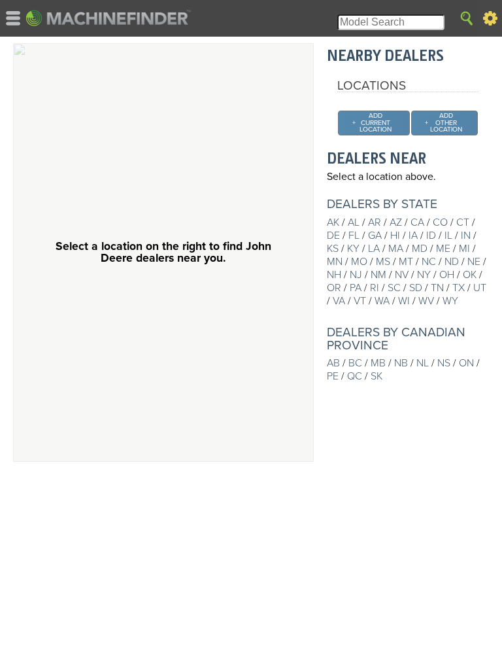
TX (458, 287)
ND (451, 261)
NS (443, 363)
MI (464, 248)
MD (419, 248)
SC (394, 287)
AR (374, 222)
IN (466, 235)
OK (470, 274)
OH (446, 274)
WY (450, 301)
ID (431, 235)
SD (415, 287)
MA (395, 248)
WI (404, 301)
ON (466, 363)
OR (334, 287)
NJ (356, 274)
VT (360, 301)
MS (383, 261)
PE (333, 376)
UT (479, 287)
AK (333, 222)
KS (333, 248)
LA (374, 248)
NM (378, 274)
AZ (396, 222)
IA (413, 235)
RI (374, 287)
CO (440, 222)
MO (359, 261)
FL (354, 235)
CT (462, 222)
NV (402, 274)
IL (448, 235)
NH (334, 274)
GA (375, 235)
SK (376, 376)
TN (437, 287)
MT (406, 261)
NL (422, 363)
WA (382, 301)
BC (355, 363)
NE (473, 261)
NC (429, 261)
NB (401, 363)
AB (333, 363)
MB (378, 363)
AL (354, 222)
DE (333, 235)
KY (353, 248)
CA (417, 222)
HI (395, 235)
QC (354, 376)
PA (355, 287)
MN (335, 261)
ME (443, 248)
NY (424, 274)
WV (426, 301)
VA (339, 301)
